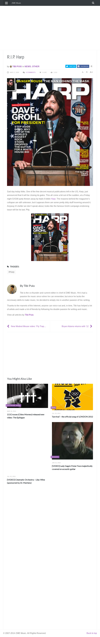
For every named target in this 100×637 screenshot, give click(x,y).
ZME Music (16, 3)
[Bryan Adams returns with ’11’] (91, 326)
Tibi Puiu (17, 66)
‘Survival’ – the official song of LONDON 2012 (72, 416)
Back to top (92, 633)
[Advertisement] (50, 28)
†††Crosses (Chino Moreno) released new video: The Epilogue (25, 416)
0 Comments (30, 72)
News (28, 66)
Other (35, 66)
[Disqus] (50, 524)
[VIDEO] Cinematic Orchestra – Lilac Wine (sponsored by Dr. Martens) (26, 481)
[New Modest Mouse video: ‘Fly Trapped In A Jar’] (8, 326)
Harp (12, 272)
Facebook (84, 66)
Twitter (72, 66)
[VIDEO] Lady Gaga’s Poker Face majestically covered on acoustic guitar (72, 467)
